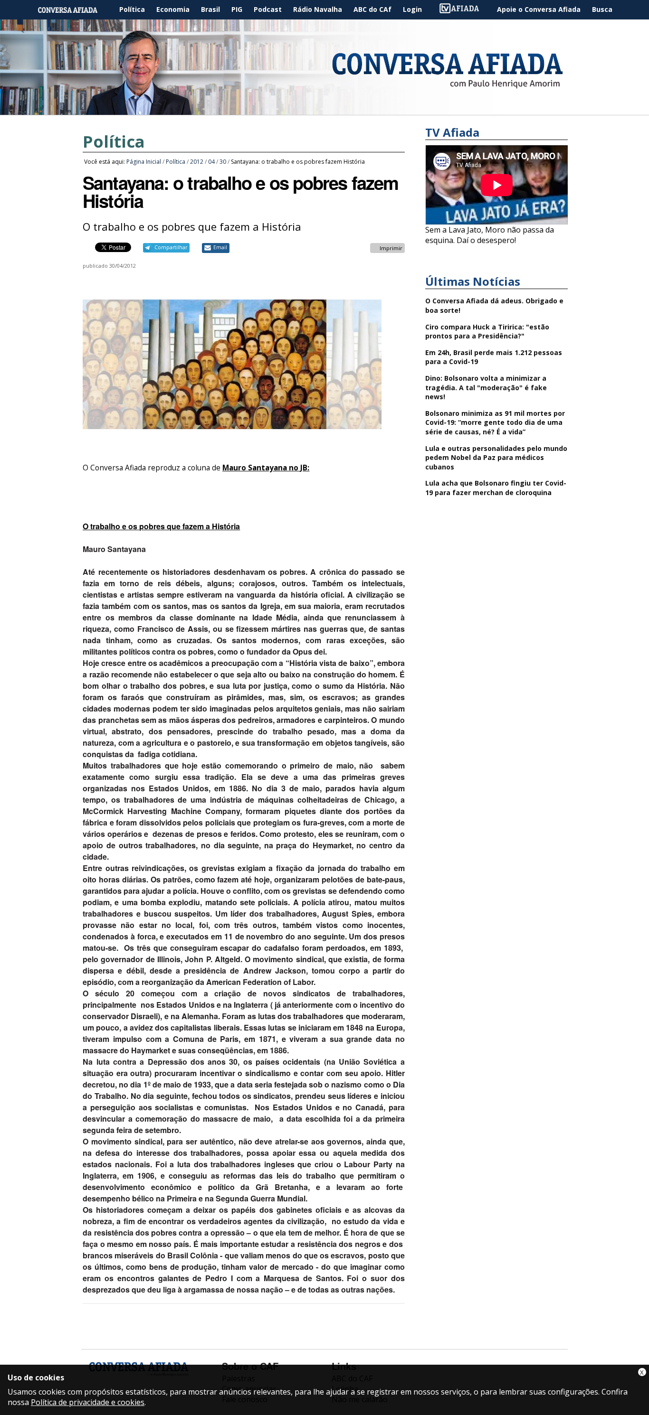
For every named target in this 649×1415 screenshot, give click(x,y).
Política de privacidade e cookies (87, 1402)
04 (211, 162)
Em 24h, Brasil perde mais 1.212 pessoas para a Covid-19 (493, 357)
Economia (173, 9)
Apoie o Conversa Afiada (539, 9)
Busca (602, 9)
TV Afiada (464, 9)
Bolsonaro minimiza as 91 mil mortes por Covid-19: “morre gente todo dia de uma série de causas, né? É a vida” (495, 422)
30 (223, 162)
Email (220, 247)
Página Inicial (75, 9)
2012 (196, 162)
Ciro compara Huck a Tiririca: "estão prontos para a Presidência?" (487, 331)
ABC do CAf (372, 9)
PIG (236, 9)
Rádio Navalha (317, 9)
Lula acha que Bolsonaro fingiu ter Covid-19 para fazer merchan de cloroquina (495, 487)
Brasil (210, 9)
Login (412, 9)
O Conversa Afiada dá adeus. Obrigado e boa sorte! (494, 305)
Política (132, 9)
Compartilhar (170, 247)
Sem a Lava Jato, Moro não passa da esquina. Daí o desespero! (489, 235)
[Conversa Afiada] (324, 109)
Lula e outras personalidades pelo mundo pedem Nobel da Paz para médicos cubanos (496, 457)
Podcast (268, 9)
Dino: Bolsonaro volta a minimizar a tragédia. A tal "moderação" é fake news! (486, 387)
